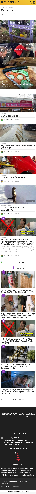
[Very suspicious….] (18, 103)
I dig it (4, 38)
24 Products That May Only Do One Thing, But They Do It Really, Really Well (18, 291)
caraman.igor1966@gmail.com (15, 438)
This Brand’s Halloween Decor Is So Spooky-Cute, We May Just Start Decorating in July (16, 366)
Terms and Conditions (9, 481)
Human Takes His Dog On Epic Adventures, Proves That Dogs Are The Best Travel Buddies (18, 442)
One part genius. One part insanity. (16, 84)
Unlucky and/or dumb (13, 177)
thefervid (12, 2)
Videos (9, 205)
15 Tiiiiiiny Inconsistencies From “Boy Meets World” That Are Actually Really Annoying (17, 241)
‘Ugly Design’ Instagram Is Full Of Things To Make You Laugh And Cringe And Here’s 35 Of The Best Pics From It (18, 315)
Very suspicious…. (10, 116)
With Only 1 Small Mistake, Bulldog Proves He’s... (27, 414)
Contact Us (5, 483)
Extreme (3, 113)
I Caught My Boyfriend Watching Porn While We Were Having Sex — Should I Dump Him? (17, 391)
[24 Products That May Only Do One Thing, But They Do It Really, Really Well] (18, 279)
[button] (2, 2)
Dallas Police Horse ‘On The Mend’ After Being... (9, 414)
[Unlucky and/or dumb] (18, 165)
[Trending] (3, 218)
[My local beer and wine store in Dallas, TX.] (18, 133)
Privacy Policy (24, 481)
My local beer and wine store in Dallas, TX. (18, 146)
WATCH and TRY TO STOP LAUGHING (15, 208)
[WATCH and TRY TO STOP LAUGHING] (18, 194)
